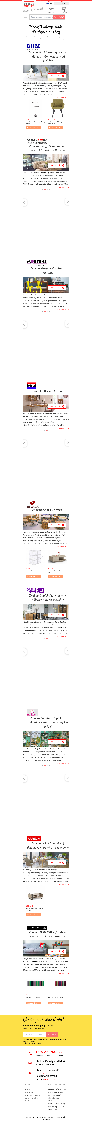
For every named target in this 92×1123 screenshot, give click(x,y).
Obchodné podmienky (56, 1101)
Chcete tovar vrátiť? (47, 1070)
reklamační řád (49, 1079)
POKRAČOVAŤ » (63, 98)
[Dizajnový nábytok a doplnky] (34, 6)
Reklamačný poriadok (56, 1107)
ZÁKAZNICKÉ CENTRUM (57, 1089)
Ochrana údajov (54, 1109)
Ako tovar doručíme (55, 1095)
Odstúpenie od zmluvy (56, 1104)
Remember (33, 961)
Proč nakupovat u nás (33, 1095)
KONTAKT (28, 1089)
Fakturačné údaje (31, 1098)
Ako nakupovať (53, 1098)
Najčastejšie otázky (55, 1092)
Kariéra (27, 1101)
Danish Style (46, 173)
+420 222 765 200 (49, 1052)
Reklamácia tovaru (47, 1075)
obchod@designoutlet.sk (50, 1061)
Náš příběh (29, 1092)
